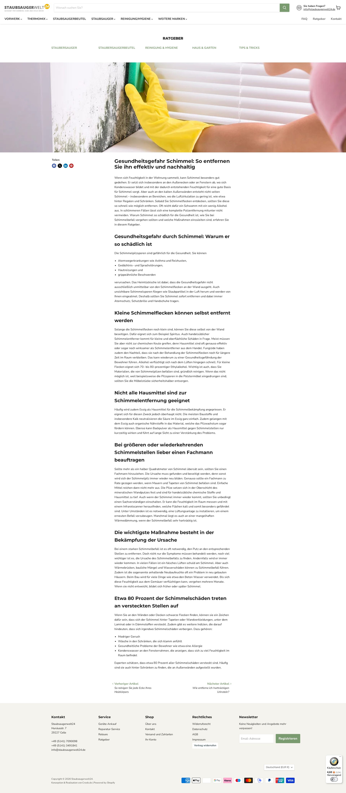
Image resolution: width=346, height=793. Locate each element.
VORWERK (13, 19)
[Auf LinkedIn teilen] (65, 166)
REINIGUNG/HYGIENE (136, 19)
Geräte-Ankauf (107, 724)
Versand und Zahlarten (159, 734)
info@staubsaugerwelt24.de (319, 9)
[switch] (334, 779)
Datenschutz (199, 729)
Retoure (103, 734)
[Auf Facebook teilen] (54, 166)
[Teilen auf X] (60, 166)
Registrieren (288, 738)
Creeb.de (87, 782)
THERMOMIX (36, 19)
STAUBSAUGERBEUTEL (69, 19)
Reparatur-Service (109, 729)
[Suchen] (284, 8)
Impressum (199, 739)
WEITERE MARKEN (172, 19)
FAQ (304, 19)
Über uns (150, 724)
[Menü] (340, 757)
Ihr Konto (150, 739)
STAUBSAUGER (102, 19)
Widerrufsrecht (201, 724)
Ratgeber (319, 19)
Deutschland (277, 767)
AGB (195, 734)
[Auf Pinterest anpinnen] (71, 166)
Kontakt (336, 19)
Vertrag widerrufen (205, 745)
